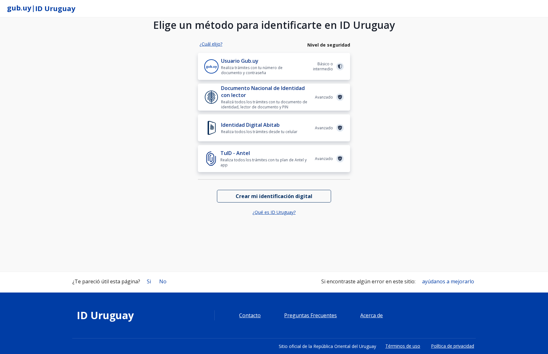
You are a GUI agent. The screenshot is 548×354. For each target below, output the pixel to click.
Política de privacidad (452, 346)
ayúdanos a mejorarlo (448, 281)
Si (149, 281)
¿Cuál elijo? (210, 44)
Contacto (250, 315)
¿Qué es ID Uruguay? (274, 212)
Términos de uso (402, 346)
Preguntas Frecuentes (310, 315)
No (162, 281)
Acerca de (371, 315)
